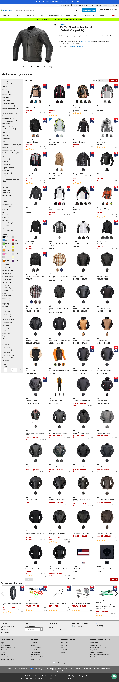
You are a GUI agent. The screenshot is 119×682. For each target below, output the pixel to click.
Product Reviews (66, 650)
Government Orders (38, 657)
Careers (33, 645)
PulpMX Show (94, 650)
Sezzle (3, 655)
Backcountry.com (55, 676)
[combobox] (103, 80)
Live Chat (108, 5)
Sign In (3, 643)
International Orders (8, 659)
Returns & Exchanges (8, 647)
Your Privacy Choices (41, 669)
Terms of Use (11, 669)
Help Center (5, 657)
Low (4, 368)
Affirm (3, 652)
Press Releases (36, 647)
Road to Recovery (96, 645)
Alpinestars (63, 24)
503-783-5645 (85, 41)
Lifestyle (63, 647)
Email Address (30, 626)
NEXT (113, 80)
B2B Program (35, 652)
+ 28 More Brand (8, 231)
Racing (62, 652)
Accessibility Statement (82, 669)
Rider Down (94, 643)
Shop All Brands (106, 669)
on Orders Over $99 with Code (59, 19)
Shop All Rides (59, 671)
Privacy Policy (23, 669)
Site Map (96, 669)
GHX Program (35, 655)
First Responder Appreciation (100, 655)
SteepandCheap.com (86, 676)
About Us (34, 643)
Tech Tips (63, 645)
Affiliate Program (36, 650)
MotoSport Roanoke (37, 659)
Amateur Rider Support (98, 647)
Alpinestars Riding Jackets (75, 46)
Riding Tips (64, 643)
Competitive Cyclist (70, 676)
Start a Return (6, 650)
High (11, 368)
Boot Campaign (95, 657)
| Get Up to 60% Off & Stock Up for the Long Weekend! (59, 2)
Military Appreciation (97, 652)
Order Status (5, 645)
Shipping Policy (55, 669)
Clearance (5, 360)
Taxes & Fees (67, 669)
